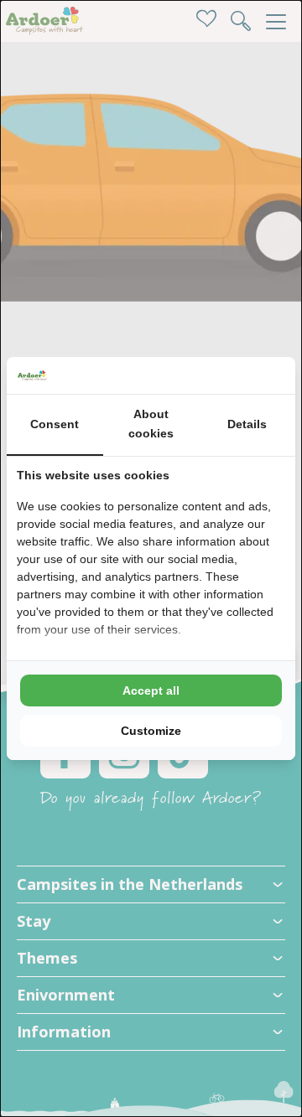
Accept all (151, 690)
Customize (151, 730)
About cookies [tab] (151, 424)
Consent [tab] (54, 424)
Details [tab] (247, 424)
